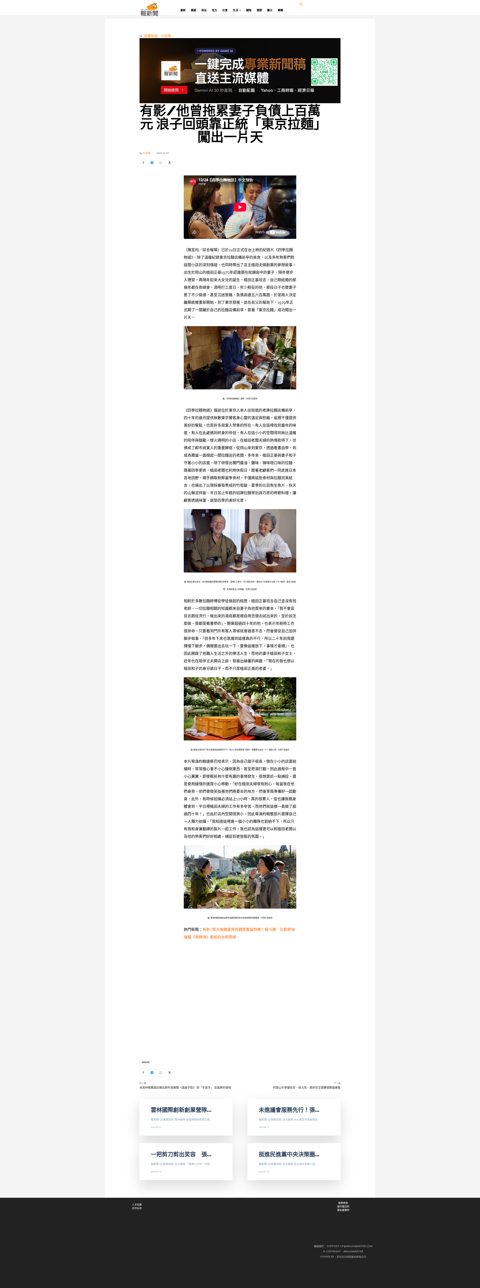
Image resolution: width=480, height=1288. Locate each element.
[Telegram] (152, 162)
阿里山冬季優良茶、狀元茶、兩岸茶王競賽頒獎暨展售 (306, 1087)
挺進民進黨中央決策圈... (289, 1154)
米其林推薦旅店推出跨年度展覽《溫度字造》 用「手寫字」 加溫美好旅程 (185, 1087)
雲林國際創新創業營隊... (181, 1110)
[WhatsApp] (160, 162)
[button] (301, 4)
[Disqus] (240, 1000)
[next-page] (148, 1186)
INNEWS (146, 1062)
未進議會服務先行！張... (289, 1110)
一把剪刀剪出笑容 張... (181, 1154)
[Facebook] (143, 162)
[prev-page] (142, 1186)
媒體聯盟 (151, 36)
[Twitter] (169, 162)
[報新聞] (161, 9)
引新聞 (166, 36)
